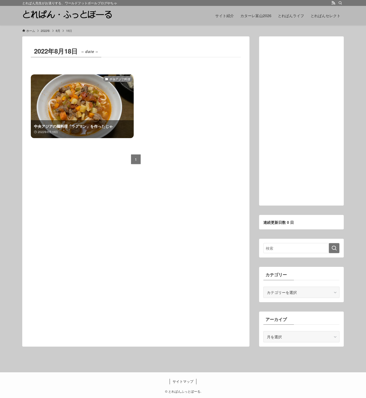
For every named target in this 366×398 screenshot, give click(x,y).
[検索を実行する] (334, 248)
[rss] (333, 3)
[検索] (340, 3)
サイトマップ (183, 381)
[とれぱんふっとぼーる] (67, 15)
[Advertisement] (301, 121)
